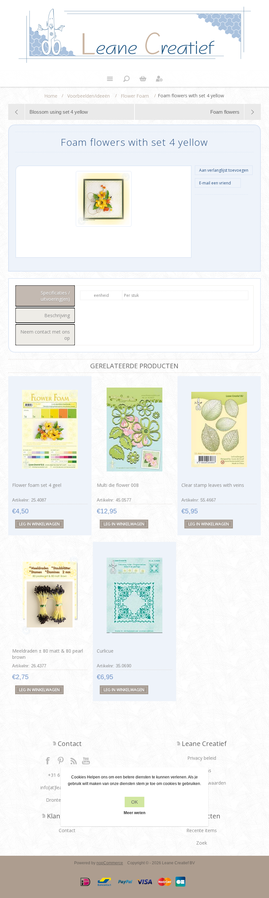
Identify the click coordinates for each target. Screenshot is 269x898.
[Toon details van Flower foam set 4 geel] (50, 429)
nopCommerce (109, 863)
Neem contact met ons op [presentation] (45, 335)
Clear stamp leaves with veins (212, 485)
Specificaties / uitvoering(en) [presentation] (55, 296)
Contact (67, 830)
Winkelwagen (142, 78)
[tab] (45, 295)
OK (134, 802)
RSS (73, 760)
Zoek (201, 843)
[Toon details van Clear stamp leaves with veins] (219, 429)
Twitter (60, 760)
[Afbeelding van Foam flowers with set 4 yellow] (104, 225)
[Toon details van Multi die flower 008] (134, 429)
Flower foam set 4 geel (36, 485)
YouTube (86, 760)
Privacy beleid (201, 758)
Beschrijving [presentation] (57, 315)
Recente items (201, 830)
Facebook (47, 760)
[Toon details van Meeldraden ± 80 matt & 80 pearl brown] (50, 595)
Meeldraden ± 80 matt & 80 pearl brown (47, 654)
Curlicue (105, 651)
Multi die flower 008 (118, 485)
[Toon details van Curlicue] (134, 595)
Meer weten (134, 813)
